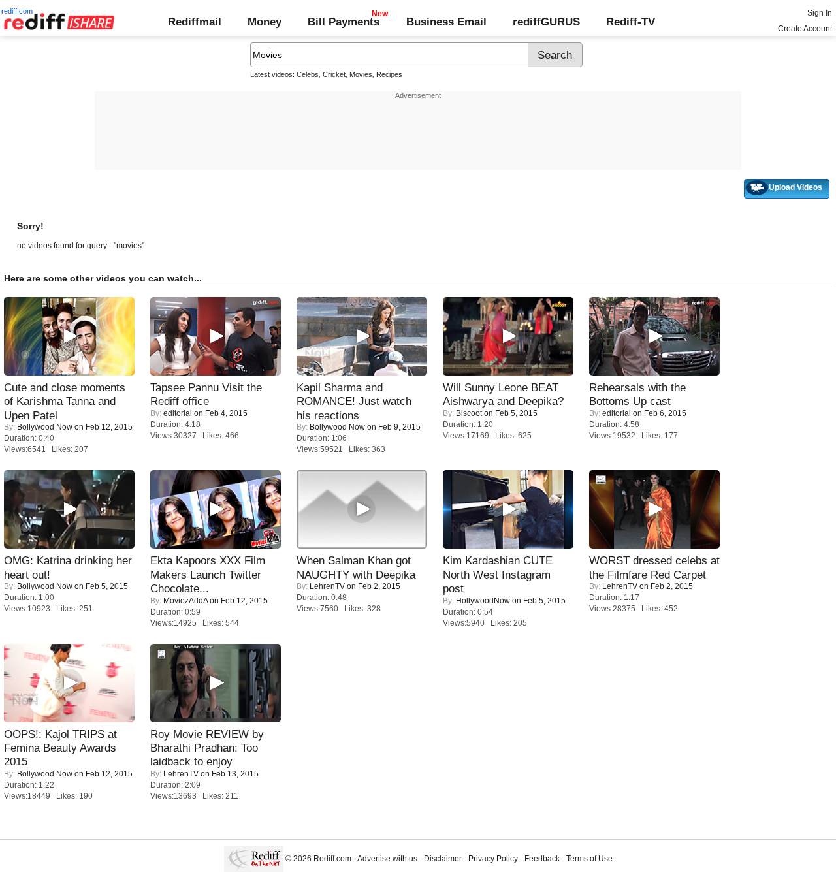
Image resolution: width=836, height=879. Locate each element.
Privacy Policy (493, 859)
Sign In (819, 13)
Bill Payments (343, 21)
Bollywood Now (44, 427)
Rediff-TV (630, 21)
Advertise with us (387, 859)
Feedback (542, 859)
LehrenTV (327, 586)
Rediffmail (194, 21)
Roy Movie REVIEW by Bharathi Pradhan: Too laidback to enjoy (207, 748)
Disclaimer (443, 859)
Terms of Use (589, 859)
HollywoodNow (483, 600)
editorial (177, 413)
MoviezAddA (185, 600)
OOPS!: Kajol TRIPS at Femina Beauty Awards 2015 (60, 748)
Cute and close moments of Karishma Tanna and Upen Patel (64, 401)
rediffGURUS (546, 21)
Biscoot (469, 413)
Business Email (446, 21)
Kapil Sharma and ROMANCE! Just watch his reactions (354, 401)
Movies (360, 74)
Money (264, 21)
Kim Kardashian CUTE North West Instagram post (498, 574)
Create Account (805, 28)
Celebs (308, 74)
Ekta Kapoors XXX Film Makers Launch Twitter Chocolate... (207, 574)
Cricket (334, 74)
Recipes (389, 74)
